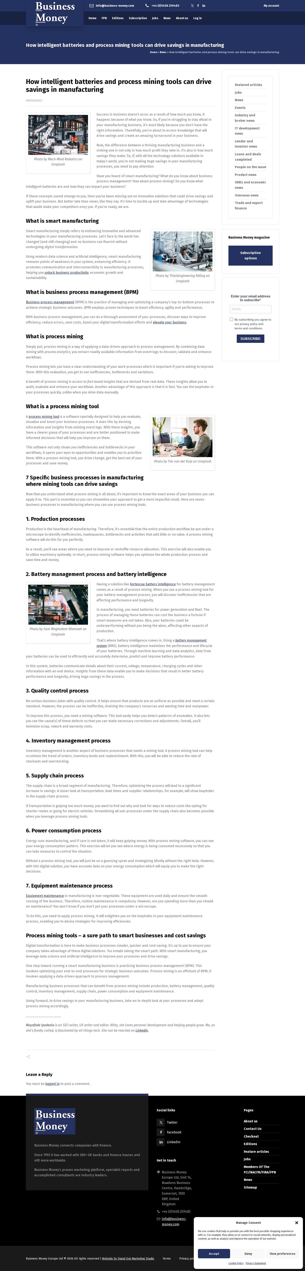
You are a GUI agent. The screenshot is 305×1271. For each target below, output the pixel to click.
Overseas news (247, 195)
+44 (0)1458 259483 (165, 5)
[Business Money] (54, 13)
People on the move (250, 167)
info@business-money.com (115, 5)
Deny (248, 1254)
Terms (167, 1258)
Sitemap (250, 1187)
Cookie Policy (236, 1263)
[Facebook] (198, 5)
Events (240, 108)
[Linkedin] (204, 5)
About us (250, 1121)
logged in (52, 1084)
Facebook (174, 1132)
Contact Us (252, 1129)
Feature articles (256, 1152)
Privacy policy (188, 1258)
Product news (245, 175)
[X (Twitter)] (192, 5)
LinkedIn (173, 1142)
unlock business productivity (66, 273)
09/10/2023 (34, 100)
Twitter (172, 1122)
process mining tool (44, 417)
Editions (250, 1144)
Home (153, 52)
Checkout (251, 1136)
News (163, 52)
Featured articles (248, 85)
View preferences (282, 1254)
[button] (297, 1223)
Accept (214, 1254)
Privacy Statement (256, 1263)
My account (271, 5)
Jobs (238, 93)
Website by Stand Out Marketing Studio (128, 1258)
